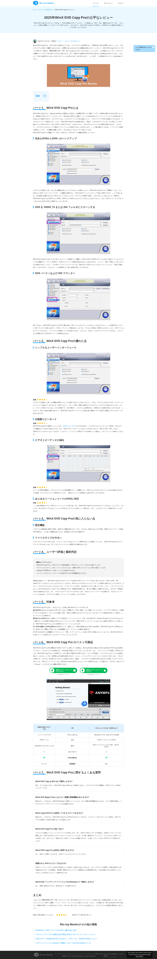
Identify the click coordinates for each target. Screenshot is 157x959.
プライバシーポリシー (87, 954)
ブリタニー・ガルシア (63, 41)
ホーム (35, 10)
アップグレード (59, 954)
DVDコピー (50, 10)
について (76, 954)
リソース (95, 3)
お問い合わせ (99, 954)
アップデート (69, 954)
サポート (121, 3)
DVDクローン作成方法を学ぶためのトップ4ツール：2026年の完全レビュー (66, 938)
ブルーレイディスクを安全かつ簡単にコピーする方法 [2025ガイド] (63, 943)
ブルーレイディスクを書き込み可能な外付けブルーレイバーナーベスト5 (65, 934)
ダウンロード (108, 3)
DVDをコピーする (69, 426)
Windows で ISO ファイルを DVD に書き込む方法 (56, 930)
